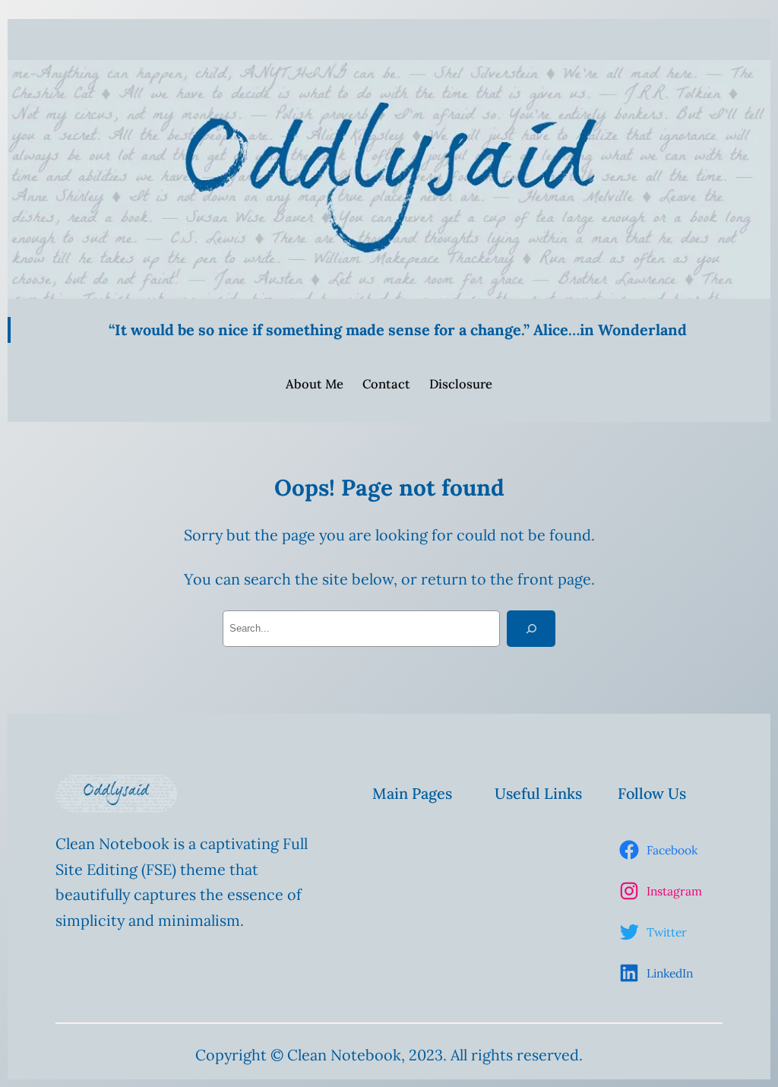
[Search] (531, 628)
